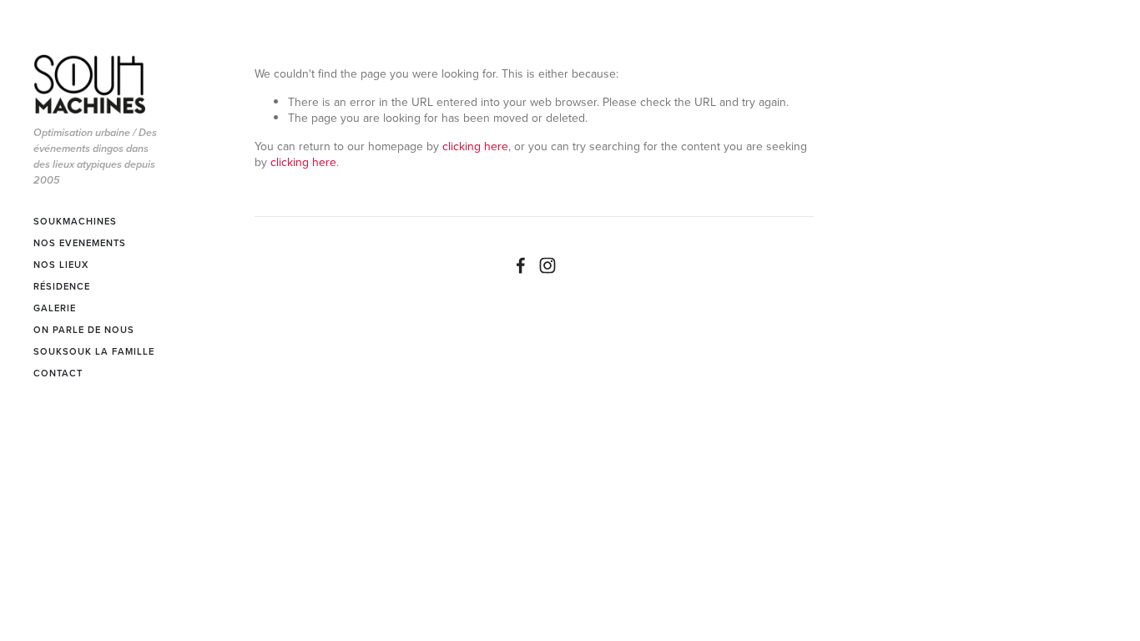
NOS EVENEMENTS (79, 243)
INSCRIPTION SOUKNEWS (67, 424)
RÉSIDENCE (61, 286)
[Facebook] (520, 265)
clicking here (475, 146)
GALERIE (54, 308)
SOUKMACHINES (75, 221)
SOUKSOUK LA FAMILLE (93, 351)
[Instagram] (547, 265)
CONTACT (58, 373)
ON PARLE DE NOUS (83, 329)
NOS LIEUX (60, 264)
